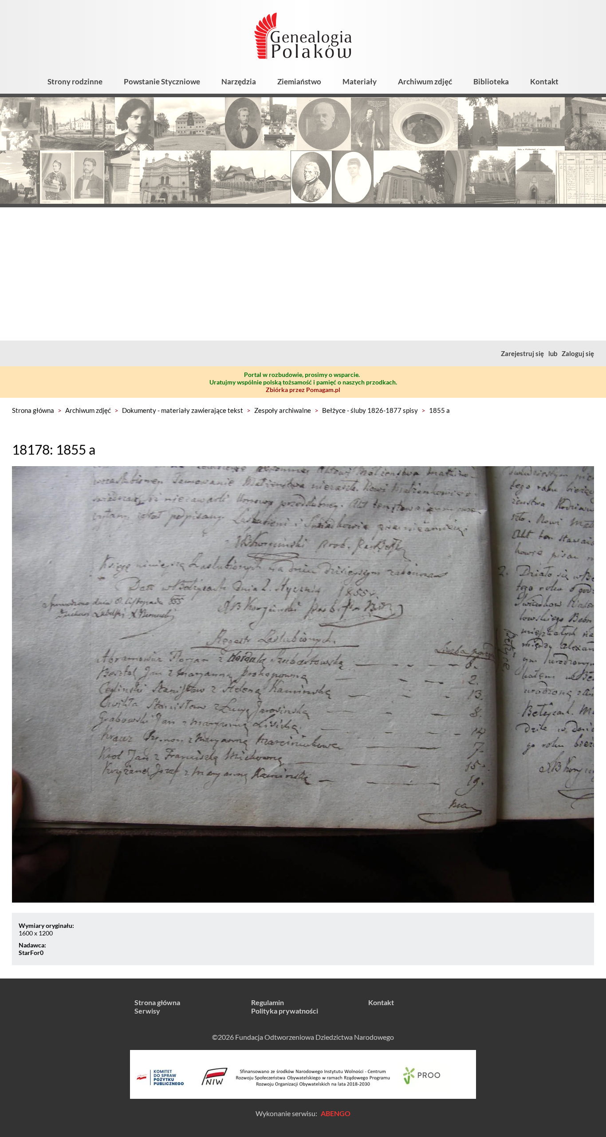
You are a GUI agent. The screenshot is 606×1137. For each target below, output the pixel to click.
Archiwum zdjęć (425, 81)
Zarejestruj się (522, 353)
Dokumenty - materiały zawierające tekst (182, 410)
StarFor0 (31, 952)
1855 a (439, 410)
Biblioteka (491, 81)
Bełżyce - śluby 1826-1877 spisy (370, 410)
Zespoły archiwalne (282, 410)
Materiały (359, 81)
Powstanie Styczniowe (162, 81)
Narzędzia (238, 81)
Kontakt (544, 81)
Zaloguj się (578, 353)
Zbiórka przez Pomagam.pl (303, 389)
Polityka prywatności (284, 1010)
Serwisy (147, 1010)
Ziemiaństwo (299, 81)
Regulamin (267, 1002)
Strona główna (33, 410)
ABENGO (335, 1113)
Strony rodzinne (74, 81)
